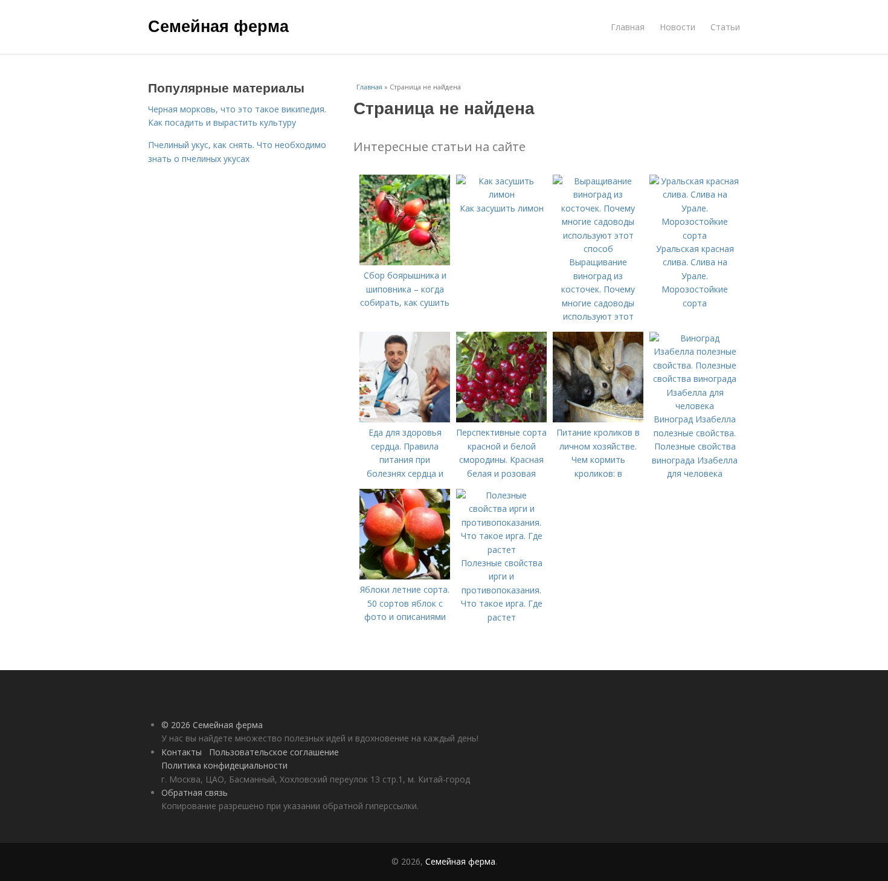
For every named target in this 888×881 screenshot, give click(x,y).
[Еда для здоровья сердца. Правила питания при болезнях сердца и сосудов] (404, 419)
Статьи (725, 27)
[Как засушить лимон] (501, 194)
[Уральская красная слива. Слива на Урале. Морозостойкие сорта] (694, 235)
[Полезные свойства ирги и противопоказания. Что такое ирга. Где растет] (501, 549)
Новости (677, 27)
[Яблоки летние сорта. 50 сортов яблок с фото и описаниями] (404, 576)
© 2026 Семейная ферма (212, 725)
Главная (628, 27)
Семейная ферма (218, 25)
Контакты (181, 752)
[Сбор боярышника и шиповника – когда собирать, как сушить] (404, 262)
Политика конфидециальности (224, 765)
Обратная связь (194, 792)
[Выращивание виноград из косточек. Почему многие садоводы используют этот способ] (598, 248)
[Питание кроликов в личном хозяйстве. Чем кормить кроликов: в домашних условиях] (598, 419)
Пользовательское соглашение (274, 752)
